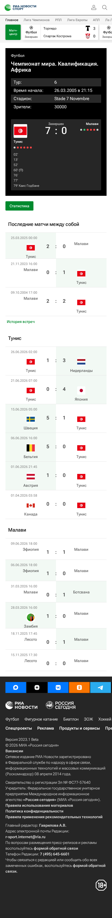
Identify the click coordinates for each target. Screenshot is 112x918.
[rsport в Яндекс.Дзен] (37, 687)
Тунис (18, 142)
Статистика (19, 206)
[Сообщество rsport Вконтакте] (58, 687)
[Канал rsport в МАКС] (15, 687)
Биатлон (71, 719)
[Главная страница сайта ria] (6, 7)
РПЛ (58, 20)
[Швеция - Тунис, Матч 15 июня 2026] (24, 147)
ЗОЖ (88, 719)
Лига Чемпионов (37, 20)
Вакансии (14, 751)
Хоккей (104, 719)
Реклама (45, 728)
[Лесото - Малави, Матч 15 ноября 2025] (81, 130)
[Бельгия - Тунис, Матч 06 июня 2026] (21, 147)
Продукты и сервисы (79, 728)
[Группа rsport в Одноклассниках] (79, 687)
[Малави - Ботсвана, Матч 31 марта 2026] (91, 130)
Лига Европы (77, 20)
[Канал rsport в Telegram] (100, 687)
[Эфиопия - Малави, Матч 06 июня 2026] (94, 130)
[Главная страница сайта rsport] (32, 7)
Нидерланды (81, 370)
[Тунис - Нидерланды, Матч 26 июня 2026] (31, 147)
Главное (11, 20)
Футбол (17, 55)
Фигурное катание (41, 719)
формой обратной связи (56, 848)
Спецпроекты (18, 728)
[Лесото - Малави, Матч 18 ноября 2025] (84, 130)
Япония (81, 399)
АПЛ (96, 20)
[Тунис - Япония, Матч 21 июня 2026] (28, 147)
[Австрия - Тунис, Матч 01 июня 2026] (18, 147)
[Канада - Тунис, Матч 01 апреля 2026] (14, 147)
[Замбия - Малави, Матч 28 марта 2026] (88, 130)
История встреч (21, 321)
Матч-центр (13, 32)
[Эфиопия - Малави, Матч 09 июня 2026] (97, 130)
